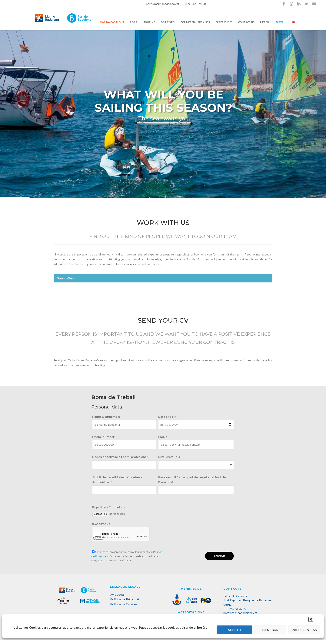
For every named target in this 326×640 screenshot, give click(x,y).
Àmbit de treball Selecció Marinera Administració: (117, 479)
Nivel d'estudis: (169, 457)
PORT (133, 22)
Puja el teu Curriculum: (108, 507)
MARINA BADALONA (112, 22)
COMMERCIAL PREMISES (195, 22)
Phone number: (103, 437)
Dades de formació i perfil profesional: (120, 457)
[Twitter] (306, 4)
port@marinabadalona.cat (163, 4)
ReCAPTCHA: (101, 524)
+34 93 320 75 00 (194, 4)
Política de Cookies (123, 604)
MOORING (149, 22)
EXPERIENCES (223, 22)
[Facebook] (284, 4)
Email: (162, 437)
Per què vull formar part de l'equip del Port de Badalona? (192, 479)
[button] (311, 619)
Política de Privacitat (124, 599)
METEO (264, 22)
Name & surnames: (106, 416)
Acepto (234, 630)
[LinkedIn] (299, 4)
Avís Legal (117, 594)
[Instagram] (291, 4)
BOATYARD (168, 22)
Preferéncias (304, 630)
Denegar (270, 630)
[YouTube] (314, 4)
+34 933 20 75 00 (234, 609)
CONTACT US (246, 22)
